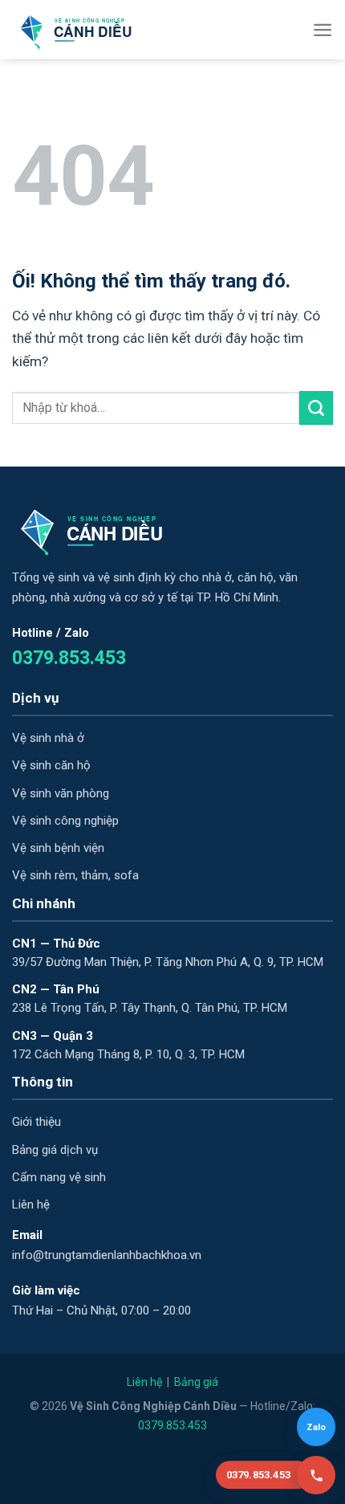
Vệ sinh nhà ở (48, 738)
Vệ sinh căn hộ (51, 765)
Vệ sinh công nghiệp (65, 820)
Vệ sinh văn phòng (60, 793)
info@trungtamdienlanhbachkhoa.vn (106, 1255)
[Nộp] (316, 408)
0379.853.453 (69, 658)
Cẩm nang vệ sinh (59, 1177)
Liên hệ (31, 1204)
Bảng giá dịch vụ (55, 1150)
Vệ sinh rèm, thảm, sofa (75, 875)
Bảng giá (196, 1382)
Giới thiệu (36, 1122)
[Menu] (322, 30)
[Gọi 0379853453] (316, 1475)
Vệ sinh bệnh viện (58, 848)
